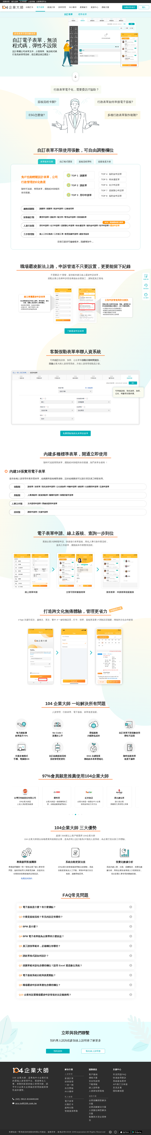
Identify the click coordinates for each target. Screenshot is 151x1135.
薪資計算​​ (69, 1049)
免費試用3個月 (129, 7)
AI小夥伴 (73, 7)
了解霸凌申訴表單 (75, 301)
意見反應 (117, 1058)
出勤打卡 (29, 7)
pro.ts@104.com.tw (26, 1074)
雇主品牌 (14, 1)
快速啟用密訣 (119, 1048)
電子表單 (40, 7)
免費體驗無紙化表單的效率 (75, 404)
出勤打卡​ (69, 1075)
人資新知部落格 (96, 1061)
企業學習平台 (41, 1)
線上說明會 (94, 1058)
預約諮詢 (58, 1021)
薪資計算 (51, 7)
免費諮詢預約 (26, 849)
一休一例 (69, 1055)
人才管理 (23, 1)
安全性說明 (94, 1051)
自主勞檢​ (69, 1059)
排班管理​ (69, 1052)
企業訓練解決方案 (97, 1077)
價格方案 (105, 7)
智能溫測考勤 (71, 1081)
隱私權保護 (118, 1061)
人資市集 (31, 1)
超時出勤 (69, 1078)
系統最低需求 (119, 1051)
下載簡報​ (93, 1055)
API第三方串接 (120, 1055)
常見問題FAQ (119, 1045)
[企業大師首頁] (12, 7)
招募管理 (6, 1)
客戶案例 (93, 1045)
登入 (143, 7)
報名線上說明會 (93, 1021)
